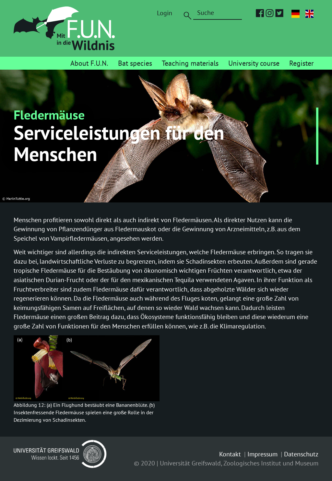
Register (301, 63)
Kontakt (230, 454)
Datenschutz (301, 454)
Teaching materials (190, 63)
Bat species (135, 63)
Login (164, 13)
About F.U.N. (89, 63)
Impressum (262, 454)
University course (253, 63)
